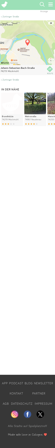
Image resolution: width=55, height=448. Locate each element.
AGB (6, 404)
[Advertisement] (27, 251)
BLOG (29, 383)
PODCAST (16, 383)
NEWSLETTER (43, 383)
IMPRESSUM (43, 404)
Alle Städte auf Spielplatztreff (27, 426)
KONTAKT (16, 393)
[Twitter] (40, 417)
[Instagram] (15, 417)
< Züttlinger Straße (10, 16)
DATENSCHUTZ (21, 404)
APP (5, 383)
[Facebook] (27, 417)
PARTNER (38, 393)
